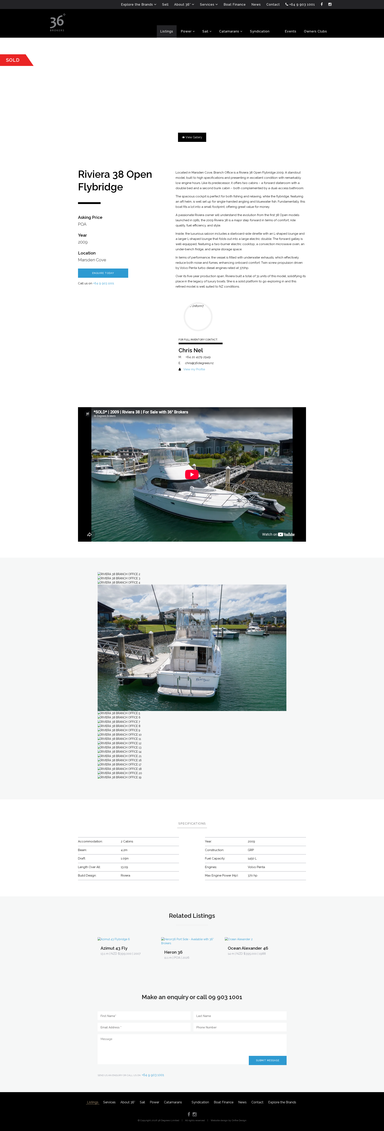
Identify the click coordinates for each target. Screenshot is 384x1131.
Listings (92, 1102)
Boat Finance (223, 1102)
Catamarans (173, 1102)
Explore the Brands (282, 1102)
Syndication (200, 1102)
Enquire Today (103, 273)
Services (109, 1102)
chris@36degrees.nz (199, 363)
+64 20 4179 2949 (198, 357)
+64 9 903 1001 (103, 283)
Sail (142, 1102)
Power (154, 1102)
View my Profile (194, 369)
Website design (219, 1120)
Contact (257, 1102)
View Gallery (193, 137)
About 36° (127, 1102)
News (242, 1102)
